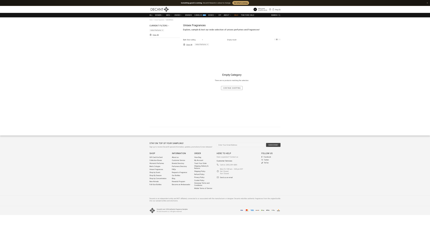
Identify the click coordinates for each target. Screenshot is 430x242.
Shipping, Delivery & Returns (201, 167)
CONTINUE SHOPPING (232, 88)
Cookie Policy (199, 180)
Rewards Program (178, 181)
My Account (198, 160)
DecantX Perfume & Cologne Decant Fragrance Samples (155, 9)
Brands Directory (178, 163)
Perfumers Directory (179, 166)
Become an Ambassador (181, 185)
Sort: (185, 40)
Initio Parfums (156, 30)
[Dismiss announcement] (427, 2)
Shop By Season (155, 175)
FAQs (174, 169)
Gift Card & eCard (155, 157)
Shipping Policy (199, 171)
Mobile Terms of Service (203, 188)
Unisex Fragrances (159, 20)
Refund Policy (199, 174)
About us (175, 157)
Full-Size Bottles (155, 185)
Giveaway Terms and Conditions (202, 184)
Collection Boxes (155, 160)
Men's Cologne (154, 166)
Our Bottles (176, 175)
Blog (173, 178)
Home (151, 20)
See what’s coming (240, 3)
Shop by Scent (154, 172)
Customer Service (178, 160)
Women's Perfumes (156, 163)
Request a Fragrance (179, 172)
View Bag (197, 157)
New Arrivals (154, 181)
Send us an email (226, 177)
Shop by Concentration (157, 178)
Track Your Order (200, 163)
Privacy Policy (199, 177)
